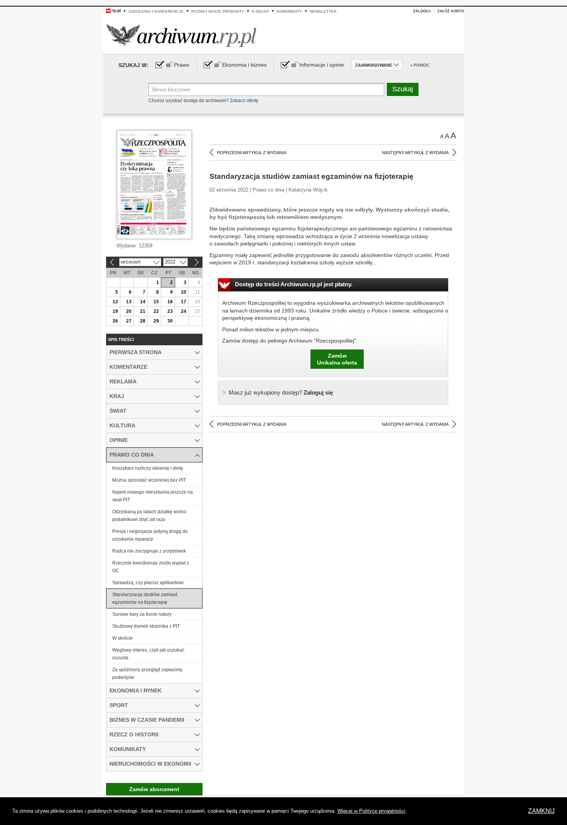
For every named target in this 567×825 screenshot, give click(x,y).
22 (156, 311)
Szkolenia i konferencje (156, 11)
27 (129, 321)
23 (170, 311)
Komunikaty (289, 11)
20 (129, 311)
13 (129, 301)
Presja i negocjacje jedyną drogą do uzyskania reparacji (150, 535)
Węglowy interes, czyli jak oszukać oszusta (148, 653)
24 (183, 311)
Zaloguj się (281, 392)
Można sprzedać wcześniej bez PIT (149, 480)
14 (142, 301)
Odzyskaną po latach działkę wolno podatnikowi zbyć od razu (149, 515)
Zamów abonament (154, 789)
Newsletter (323, 11)
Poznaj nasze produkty (217, 11)
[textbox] (266, 89)
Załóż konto (450, 11)
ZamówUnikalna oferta (337, 359)
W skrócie (122, 638)
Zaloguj (421, 11)
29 (156, 321)
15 (156, 301)
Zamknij (541, 811)
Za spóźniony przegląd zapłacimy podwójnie (147, 673)
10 (183, 292)
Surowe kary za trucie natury (142, 614)
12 (115, 301)
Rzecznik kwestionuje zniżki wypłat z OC (150, 566)
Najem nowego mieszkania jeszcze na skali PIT (152, 495)
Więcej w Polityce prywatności (371, 811)
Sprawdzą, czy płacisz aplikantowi (148, 582)
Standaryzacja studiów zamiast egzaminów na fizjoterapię (144, 598)
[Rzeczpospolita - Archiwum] (181, 35)
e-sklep (260, 11)
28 (142, 321)
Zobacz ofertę (244, 100)
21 (142, 311)
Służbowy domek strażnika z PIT (146, 626)
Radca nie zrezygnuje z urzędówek (149, 551)
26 (115, 321)
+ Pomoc (420, 65)
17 (183, 301)
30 (170, 321)
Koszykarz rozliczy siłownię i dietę (147, 468)
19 (115, 311)
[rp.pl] (113, 10)
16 (170, 301)
